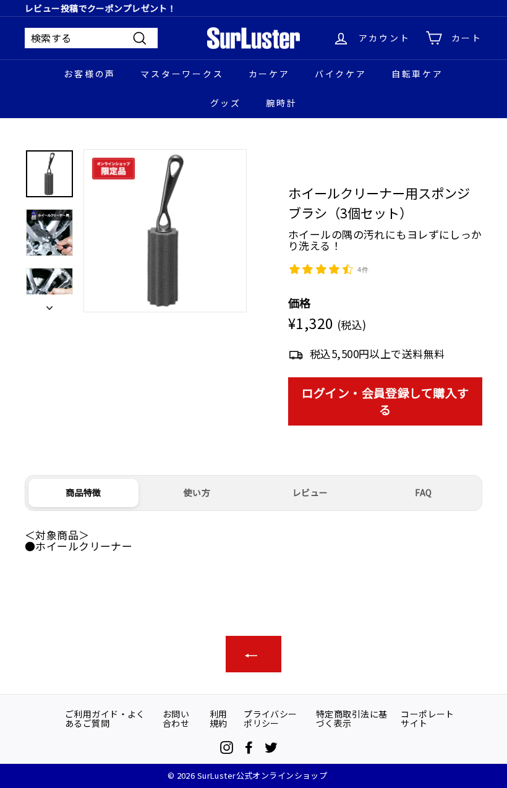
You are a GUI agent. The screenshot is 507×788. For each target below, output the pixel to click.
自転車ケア (417, 73)
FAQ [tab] (423, 492)
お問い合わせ (176, 718)
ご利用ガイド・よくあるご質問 (105, 718)
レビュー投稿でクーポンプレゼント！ (100, 8)
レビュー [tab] (310, 492)
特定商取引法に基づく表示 (351, 718)
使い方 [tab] (197, 492)
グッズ (225, 102)
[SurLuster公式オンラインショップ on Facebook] (248, 747)
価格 (299, 303)
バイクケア (341, 73)
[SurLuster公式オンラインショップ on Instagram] (226, 747)
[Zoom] (165, 231)
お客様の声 (90, 73)
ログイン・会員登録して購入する (385, 401)
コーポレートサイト (427, 718)
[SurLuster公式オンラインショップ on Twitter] (271, 747)
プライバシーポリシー (270, 718)
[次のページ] (49, 303)
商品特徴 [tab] (83, 492)
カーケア (269, 73)
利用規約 (219, 718)
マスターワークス (181, 73)
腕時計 (281, 102)
